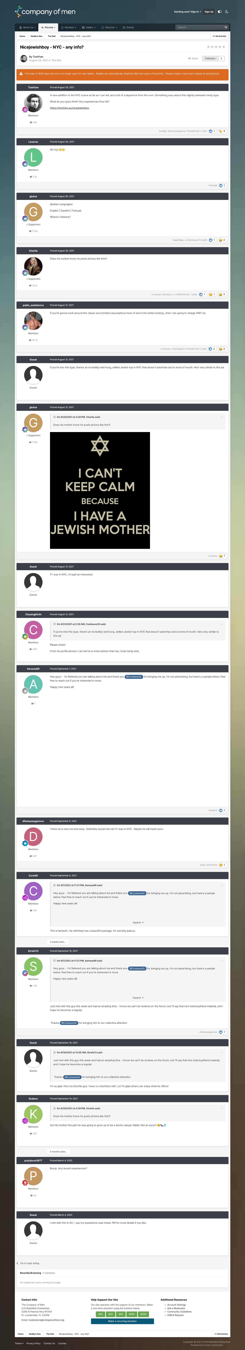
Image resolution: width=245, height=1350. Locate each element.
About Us (27, 27)
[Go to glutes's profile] (33, 212)
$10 (100, 1314)
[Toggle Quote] (54, 417)
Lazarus (33, 141)
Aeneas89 (33, 668)
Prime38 (191, 131)
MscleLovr (168, 294)
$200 (143, 1314)
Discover (109, 27)
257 (34, 1133)
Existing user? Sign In (187, 11)
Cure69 (162, 131)
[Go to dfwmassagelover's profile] (33, 837)
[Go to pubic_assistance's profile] (33, 321)
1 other (203, 131)
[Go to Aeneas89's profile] (33, 684)
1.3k (34, 985)
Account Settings (176, 1304)
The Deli (56, 60)
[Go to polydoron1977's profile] (33, 1176)
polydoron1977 (33, 1160)
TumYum (38, 56)
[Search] (226, 27)
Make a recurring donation (122, 1321)
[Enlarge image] (100, 490)
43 (34, 1195)
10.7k (34, 340)
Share (194, 58)
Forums (48, 27)
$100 (131, 1314)
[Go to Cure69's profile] (33, 891)
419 (34, 122)
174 (34, 910)
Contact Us (49, 1343)
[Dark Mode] (226, 12)
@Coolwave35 (133, 676)
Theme (18, 1343)
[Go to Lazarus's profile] (33, 157)
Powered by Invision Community (207, 1345)
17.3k (35, 231)
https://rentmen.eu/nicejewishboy (69, 107)
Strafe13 (213, 810)
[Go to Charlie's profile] (33, 266)
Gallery (89, 27)
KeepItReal (178, 240)
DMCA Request (175, 1315)
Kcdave (33, 1098)
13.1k (34, 285)
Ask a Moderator (176, 1308)
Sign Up (209, 11)
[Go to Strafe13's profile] (33, 966)
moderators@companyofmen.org (46, 1320)
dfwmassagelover (176, 131)
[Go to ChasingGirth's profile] (33, 630)
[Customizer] (219, 12)
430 (34, 649)
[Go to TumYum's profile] (23, 58)
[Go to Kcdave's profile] (33, 1114)
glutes (33, 196)
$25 (110, 1314)
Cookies (62, 1343)
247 (34, 856)
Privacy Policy (33, 1343)
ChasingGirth (178, 349)
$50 (121, 1314)
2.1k (34, 176)
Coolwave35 (93, 624)
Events (130, 27)
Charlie (33, 250)
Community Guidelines (179, 1311)
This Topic (213, 27)
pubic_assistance (33, 305)
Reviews (69, 27)
